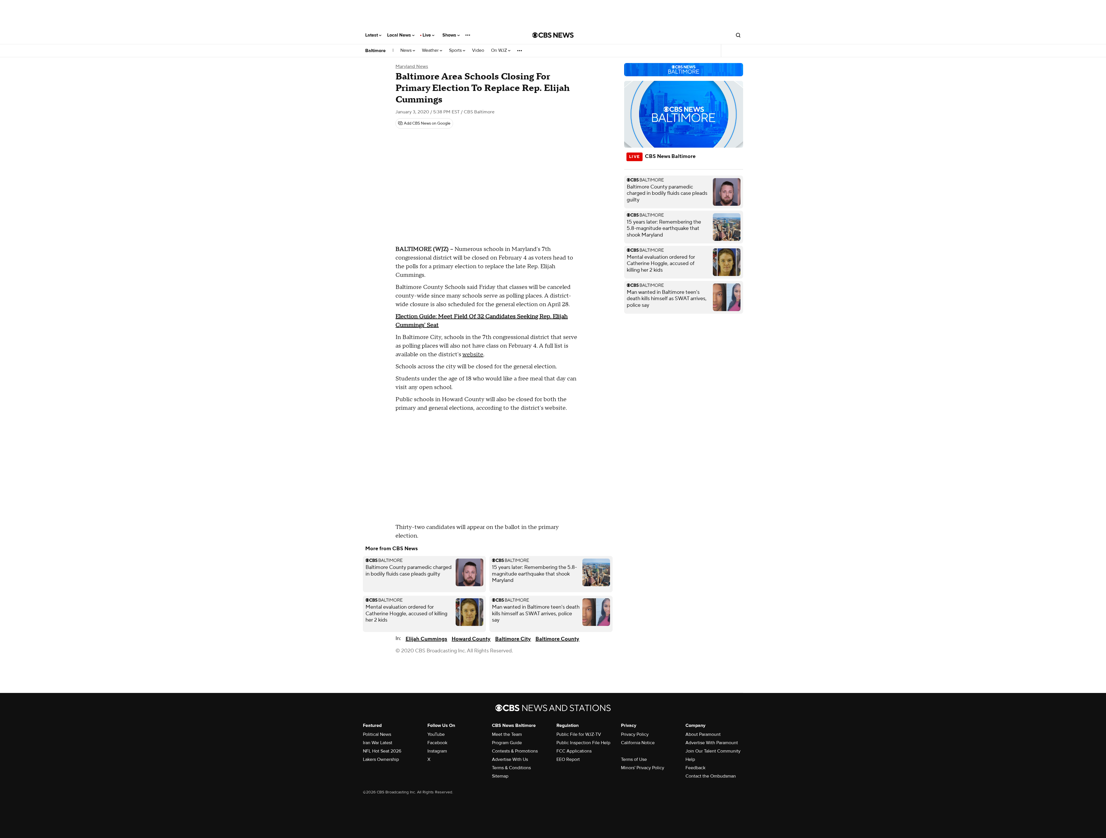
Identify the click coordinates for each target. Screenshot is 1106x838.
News (406, 50)
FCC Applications (574, 751)
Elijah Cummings (426, 639)
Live (427, 35)
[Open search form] (738, 35)
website (472, 354)
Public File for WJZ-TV (578, 734)
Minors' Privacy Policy (642, 767)
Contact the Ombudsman (710, 776)
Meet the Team (507, 734)
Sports (456, 50)
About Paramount (703, 734)
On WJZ (499, 50)
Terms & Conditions (511, 767)
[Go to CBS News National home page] (553, 35)
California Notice (638, 742)
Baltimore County (557, 639)
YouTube (436, 734)
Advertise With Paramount (711, 742)
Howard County (471, 639)
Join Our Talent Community (713, 751)
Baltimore (375, 51)
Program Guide (507, 742)
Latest (372, 35)
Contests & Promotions (515, 751)
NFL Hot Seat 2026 (382, 751)
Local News (399, 35)
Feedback (695, 767)
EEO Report (568, 759)
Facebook (437, 742)
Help (690, 759)
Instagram (437, 751)
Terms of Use (634, 759)
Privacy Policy (635, 734)
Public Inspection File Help (583, 742)
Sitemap (500, 776)
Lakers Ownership (381, 759)
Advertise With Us (510, 759)
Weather (431, 50)
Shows (449, 35)
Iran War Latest (377, 742)
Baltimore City (513, 639)
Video (478, 50)
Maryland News (411, 66)
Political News (377, 734)
